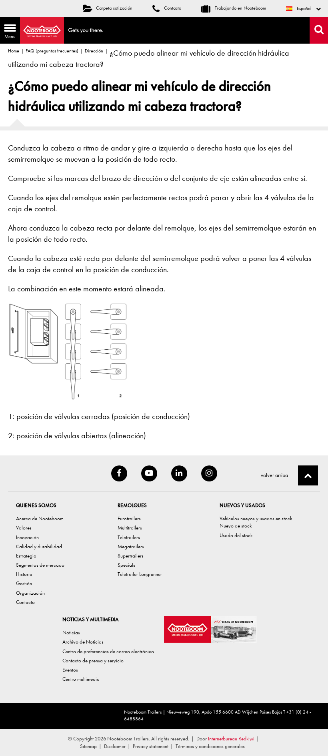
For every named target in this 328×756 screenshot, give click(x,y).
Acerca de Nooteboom (40, 518)
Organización (30, 593)
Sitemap (88, 746)
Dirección (94, 51)
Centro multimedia (81, 679)
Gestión (24, 583)
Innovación (27, 537)
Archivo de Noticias (83, 642)
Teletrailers (129, 537)
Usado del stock (236, 535)
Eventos (70, 670)
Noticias (71, 633)
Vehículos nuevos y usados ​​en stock (256, 518)
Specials (126, 565)
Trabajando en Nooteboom (240, 8)
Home (13, 51)
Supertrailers (131, 556)
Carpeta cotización (114, 8)
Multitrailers (130, 528)
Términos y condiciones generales (210, 746)
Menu (8, 32)
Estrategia (26, 556)
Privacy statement (150, 746)
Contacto (172, 8)
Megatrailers (131, 546)
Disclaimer (115, 746)
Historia (24, 574)
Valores (24, 528)
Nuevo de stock (236, 526)
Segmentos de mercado (40, 565)
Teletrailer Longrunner (140, 574)
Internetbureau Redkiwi (231, 739)
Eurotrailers (129, 518)
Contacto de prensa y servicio (93, 661)
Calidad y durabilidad (39, 546)
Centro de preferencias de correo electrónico (108, 651)
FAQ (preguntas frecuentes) (52, 51)
